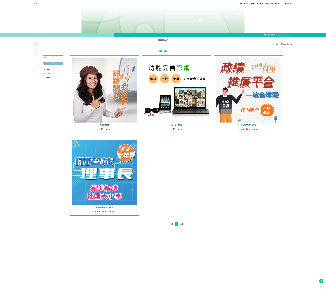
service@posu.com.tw (285, 35)
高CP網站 (47, 73)
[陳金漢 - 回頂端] (321, 286)
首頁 (277, 44)
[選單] (321, 281)
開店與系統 (283, 44)
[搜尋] (61, 57)
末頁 (181, 224)
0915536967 (271, 35)
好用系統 (47, 77)
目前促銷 (47, 69)
